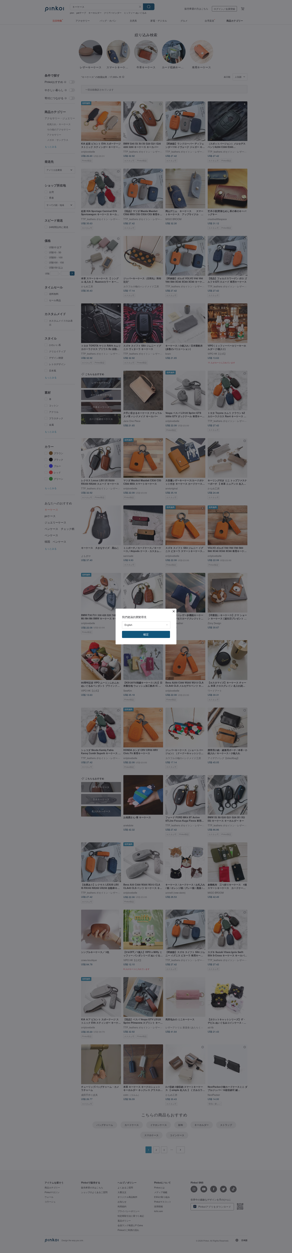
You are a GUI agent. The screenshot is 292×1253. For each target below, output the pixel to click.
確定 (146, 634)
